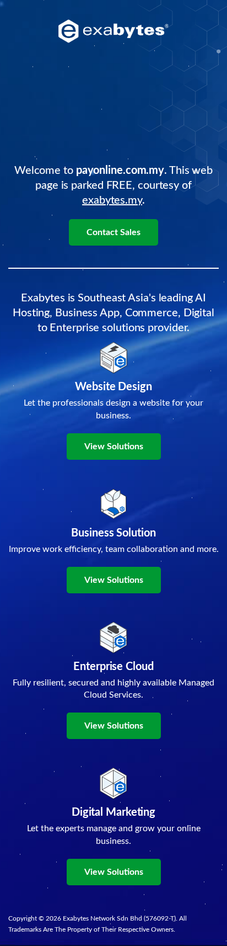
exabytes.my (112, 200)
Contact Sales (113, 232)
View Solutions (113, 446)
